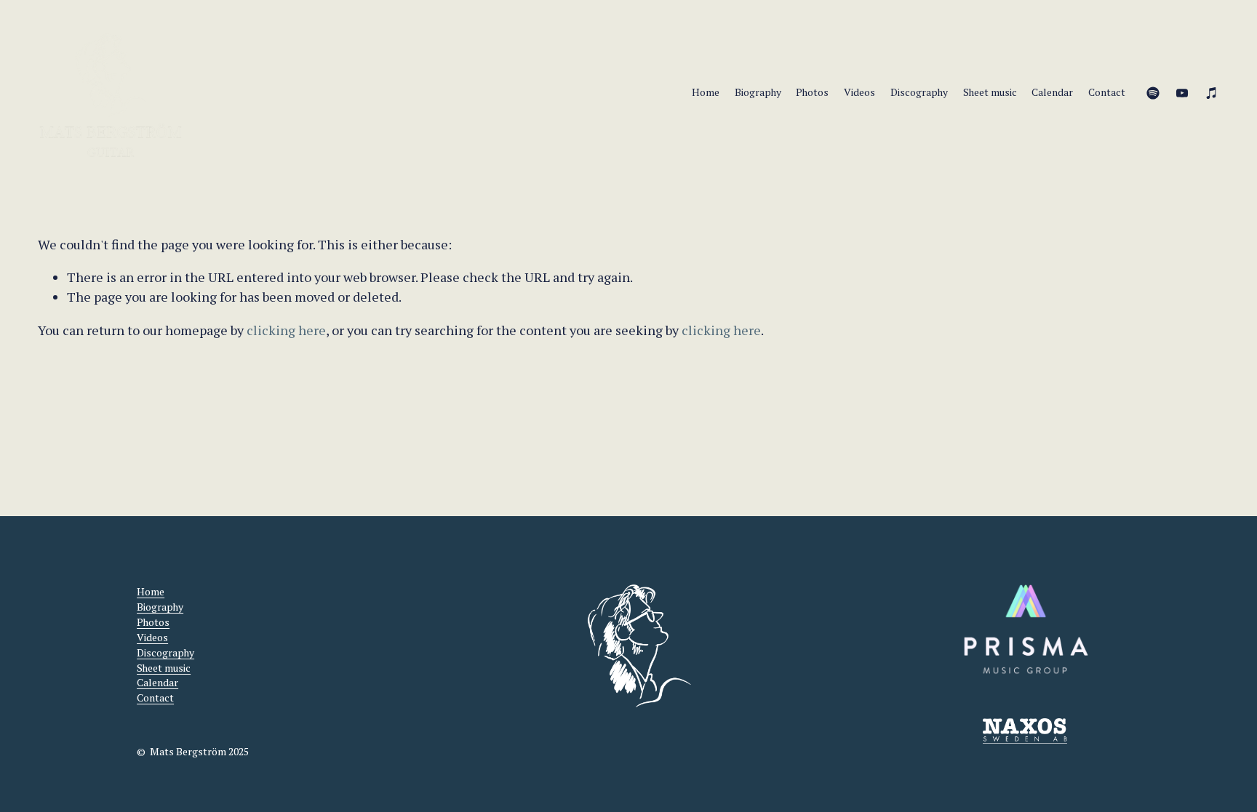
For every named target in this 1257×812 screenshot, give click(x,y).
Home (705, 92)
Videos (859, 92)
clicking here (286, 330)
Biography (758, 92)
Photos (812, 92)
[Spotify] (1153, 93)
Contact (1106, 92)
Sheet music (990, 92)
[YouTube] (1182, 93)
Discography (919, 92)
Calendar (1052, 92)
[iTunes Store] (1212, 93)
